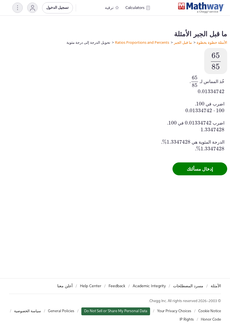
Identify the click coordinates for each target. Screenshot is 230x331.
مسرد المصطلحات (188, 286)
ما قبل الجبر (183, 42)
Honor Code (211, 319)
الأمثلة (216, 286)
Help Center (90, 286)
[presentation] (216, 61)
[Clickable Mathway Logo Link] (201, 7)
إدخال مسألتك (200, 169)
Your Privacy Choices (174, 311)
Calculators (134, 8)
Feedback (117, 286)
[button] (32, 8)
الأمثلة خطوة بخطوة (212, 42)
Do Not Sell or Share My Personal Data (115, 311)
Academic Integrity (149, 286)
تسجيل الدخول (57, 8)
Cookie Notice (209, 311)
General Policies (61, 311)
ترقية (109, 8)
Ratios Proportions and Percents (142, 42)
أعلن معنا (65, 286)
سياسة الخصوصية (27, 311)
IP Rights (187, 319)
